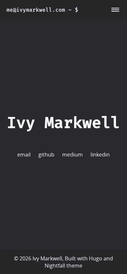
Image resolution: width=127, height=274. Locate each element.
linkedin (100, 154)
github (46, 154)
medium (72, 154)
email (24, 154)
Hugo (95, 258)
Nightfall (55, 265)
